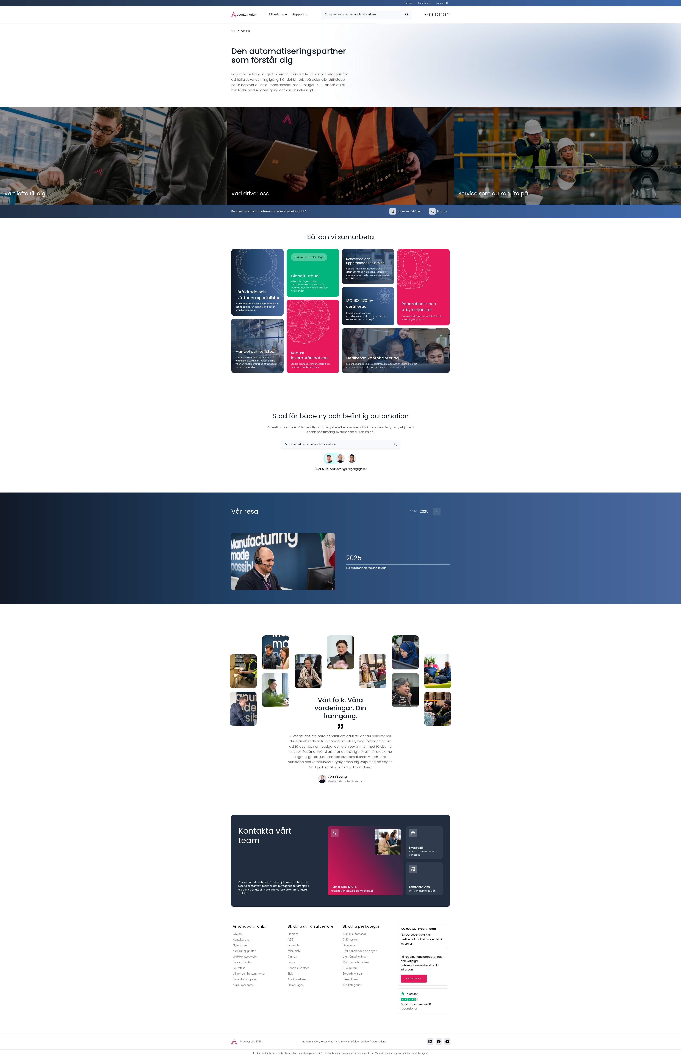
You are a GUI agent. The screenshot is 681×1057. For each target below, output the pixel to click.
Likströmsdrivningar (355, 956)
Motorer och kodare (356, 962)
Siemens (293, 934)
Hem (233, 30)
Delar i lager (295, 985)
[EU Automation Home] (243, 15)
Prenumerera (414, 978)
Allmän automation (355, 934)
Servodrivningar (353, 973)
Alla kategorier (352, 985)
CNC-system (350, 939)
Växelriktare (350, 979)
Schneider (294, 945)
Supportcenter (242, 962)
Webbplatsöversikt (245, 956)
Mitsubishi (294, 951)
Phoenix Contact (298, 968)
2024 (413, 511)
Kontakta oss (424, 3)
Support (298, 14)
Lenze (291, 962)
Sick (290, 973)
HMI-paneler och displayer (360, 951)
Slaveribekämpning (245, 979)
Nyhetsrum (240, 945)
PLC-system (350, 968)
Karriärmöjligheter (244, 951)
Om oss (408, 3)
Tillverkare (276, 14)
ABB (290, 939)
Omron (292, 956)
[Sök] (408, 14)
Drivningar (349, 945)
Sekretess (239, 968)
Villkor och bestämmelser (249, 973)
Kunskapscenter (243, 985)
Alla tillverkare (297, 979)
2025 (424, 511)
